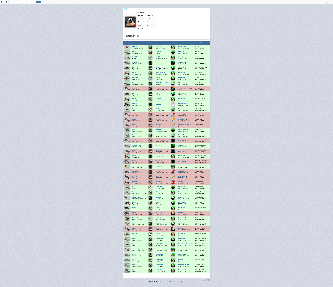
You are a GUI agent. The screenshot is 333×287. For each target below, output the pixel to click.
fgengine (158, 197)
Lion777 (158, 57)
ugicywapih (181, 254)
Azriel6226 (181, 171)
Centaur (134, 223)
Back (125, 9)
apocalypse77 (182, 129)
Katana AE (135, 155)
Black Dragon (136, 249)
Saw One (134, 46)
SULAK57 (158, 233)
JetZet (157, 93)
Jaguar (134, 109)
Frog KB (4, 2)
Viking (134, 72)
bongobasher (182, 103)
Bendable (158, 270)
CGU (182, 282)
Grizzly (134, 238)
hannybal (158, 46)
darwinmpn (159, 135)
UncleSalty (181, 46)
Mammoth (135, 218)
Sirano (180, 181)
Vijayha (158, 192)
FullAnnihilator (160, 218)
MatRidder (181, 197)
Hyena (134, 207)
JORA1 (157, 67)
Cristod (158, 63)
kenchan (180, 109)
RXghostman (159, 186)
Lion (133, 67)
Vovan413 (181, 212)
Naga (133, 129)
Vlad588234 (181, 141)
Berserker (135, 103)
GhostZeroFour (160, 72)
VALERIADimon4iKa (161, 83)
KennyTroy (159, 146)
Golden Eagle (136, 197)
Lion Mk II (135, 57)
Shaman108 (159, 238)
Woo (179, 57)
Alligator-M (135, 62)
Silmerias (181, 51)
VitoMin (158, 109)
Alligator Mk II (136, 145)
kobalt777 (159, 244)
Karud (134, 88)
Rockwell (135, 77)
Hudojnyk (181, 228)
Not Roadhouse (151, 19)
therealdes (159, 129)
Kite (133, 192)
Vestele (180, 249)
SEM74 (158, 77)
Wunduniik (181, 119)
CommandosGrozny (184, 244)
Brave (134, 51)
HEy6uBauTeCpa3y (183, 124)
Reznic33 (158, 223)
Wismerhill (159, 104)
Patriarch (135, 171)
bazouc (180, 135)
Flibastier (158, 98)
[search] (38, 2)
